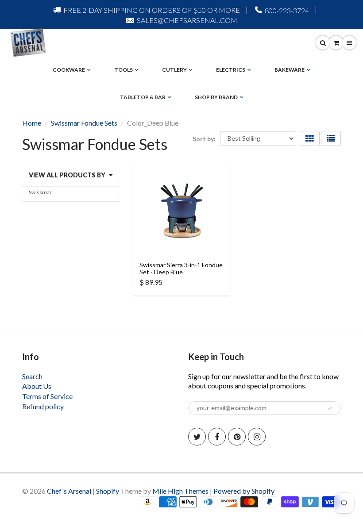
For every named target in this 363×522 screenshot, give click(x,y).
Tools (123, 69)
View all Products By (67, 175)
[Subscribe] (330, 408)
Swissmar (40, 192)
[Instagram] (257, 436)
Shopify (107, 491)
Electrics (230, 69)
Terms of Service (47, 396)
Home (31, 123)
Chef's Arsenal (69, 491)
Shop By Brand (216, 97)
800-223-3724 (287, 10)
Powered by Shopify (243, 491)
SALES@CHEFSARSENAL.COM (187, 20)
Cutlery (174, 69)
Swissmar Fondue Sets (84, 123)
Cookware (69, 69)
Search (32, 376)
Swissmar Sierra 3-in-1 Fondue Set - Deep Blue (181, 268)
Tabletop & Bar (143, 97)
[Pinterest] (237, 436)
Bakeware (289, 69)
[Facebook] (217, 436)
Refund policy (43, 406)
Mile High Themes (180, 491)
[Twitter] (197, 436)
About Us (36, 386)
